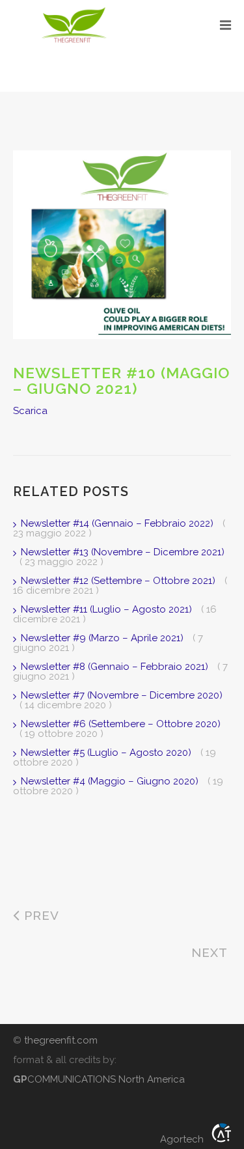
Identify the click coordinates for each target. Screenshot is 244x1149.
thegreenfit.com (61, 1040)
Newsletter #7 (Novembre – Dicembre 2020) (122, 695)
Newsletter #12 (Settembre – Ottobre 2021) (119, 581)
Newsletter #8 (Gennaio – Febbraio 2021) (116, 666)
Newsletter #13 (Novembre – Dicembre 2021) (122, 552)
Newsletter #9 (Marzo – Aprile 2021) (103, 638)
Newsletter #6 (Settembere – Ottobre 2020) (121, 724)
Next (211, 952)
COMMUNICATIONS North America (99, 1079)
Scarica (30, 411)
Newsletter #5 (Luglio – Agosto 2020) (107, 752)
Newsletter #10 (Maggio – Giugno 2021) (121, 380)
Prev (39, 915)
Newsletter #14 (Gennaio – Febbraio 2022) (118, 523)
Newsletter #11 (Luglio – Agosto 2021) (108, 609)
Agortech (185, 1137)
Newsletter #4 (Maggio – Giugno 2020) (111, 781)
